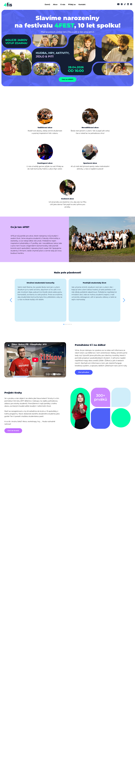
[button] (11, 300)
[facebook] (131, 4)
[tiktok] (125, 4)
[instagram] (122, 4)
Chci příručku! (83, 372)
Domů (47, 4)
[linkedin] (128, 4)
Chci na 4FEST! (67, 79)
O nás (62, 4)
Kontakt (82, 4)
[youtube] (118, 4)
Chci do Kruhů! (13, 430)
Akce (55, 4)
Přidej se (72, 4)
